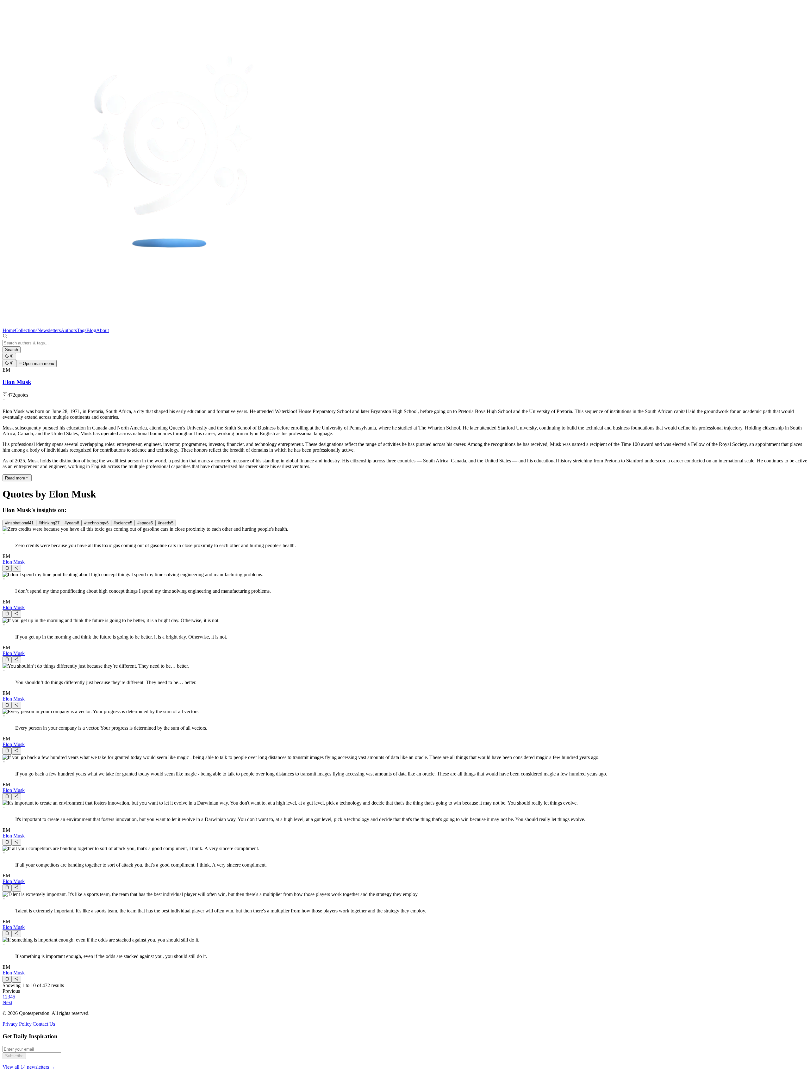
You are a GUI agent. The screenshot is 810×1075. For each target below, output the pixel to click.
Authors (69, 330)
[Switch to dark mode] (9, 356)
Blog (91, 330)
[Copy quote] (7, 568)
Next (7, 1002)
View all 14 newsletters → (29, 1067)
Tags (81, 330)
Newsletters (49, 330)
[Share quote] (16, 568)
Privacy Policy (17, 1024)
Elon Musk (14, 562)
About (102, 330)
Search (11, 349)
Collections (26, 330)
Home (9, 330)
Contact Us (44, 1024)
